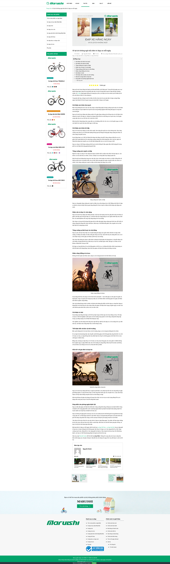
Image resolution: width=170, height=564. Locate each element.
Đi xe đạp (105, 53)
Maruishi (111, 53)
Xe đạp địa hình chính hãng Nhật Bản (56, 33)
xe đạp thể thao (94, 55)
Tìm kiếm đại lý (113, 547)
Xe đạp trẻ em (50, 44)
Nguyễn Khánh (87, 53)
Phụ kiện (49, 48)
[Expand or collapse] (121, 59)
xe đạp (79, 93)
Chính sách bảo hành (112, 525)
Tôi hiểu (94, 563)
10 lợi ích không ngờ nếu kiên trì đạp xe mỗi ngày (91, 51)
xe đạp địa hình (79, 55)
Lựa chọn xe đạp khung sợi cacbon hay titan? (115, 467)
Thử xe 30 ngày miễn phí (113, 539)
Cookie (81, 563)
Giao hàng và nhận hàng (113, 533)
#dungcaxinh (89, 561)
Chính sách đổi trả (112, 531)
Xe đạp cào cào (51, 29)
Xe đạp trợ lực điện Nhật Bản (54, 22)
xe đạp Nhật (86, 55)
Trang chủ (48, 8)
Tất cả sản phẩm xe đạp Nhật (54, 18)
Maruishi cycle (117, 53)
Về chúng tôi (112, 544)
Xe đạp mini (50, 25)
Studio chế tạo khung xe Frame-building (91, 467)
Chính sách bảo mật (112, 523)
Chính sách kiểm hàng (112, 536)
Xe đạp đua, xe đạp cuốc (53, 40)
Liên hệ (109, 541)
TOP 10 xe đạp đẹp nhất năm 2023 (79, 467)
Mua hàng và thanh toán (113, 528)
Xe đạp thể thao (51, 37)
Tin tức (97, 53)
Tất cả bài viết (117, 456)
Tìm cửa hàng (83, 506)
